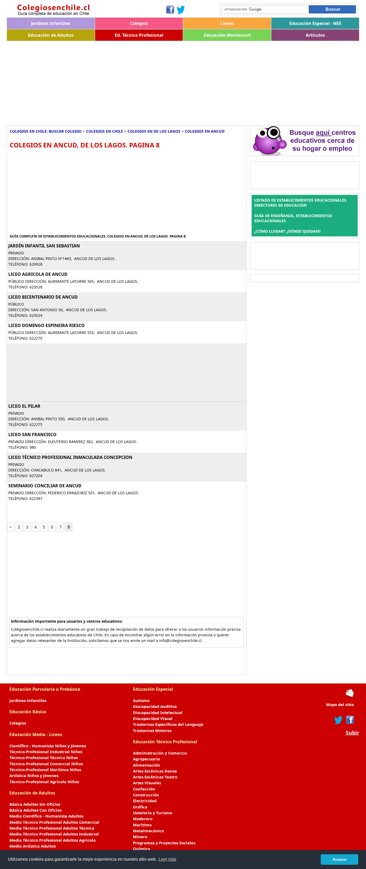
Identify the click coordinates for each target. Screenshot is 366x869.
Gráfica (140, 806)
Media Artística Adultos (32, 846)
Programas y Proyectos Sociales (164, 842)
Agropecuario (146, 759)
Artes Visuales (147, 782)
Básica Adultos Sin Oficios (34, 804)
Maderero (142, 818)
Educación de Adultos (51, 35)
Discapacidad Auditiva (155, 706)
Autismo (141, 700)
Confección (144, 789)
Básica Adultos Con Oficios (35, 810)
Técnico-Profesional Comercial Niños (46, 763)
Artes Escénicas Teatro (155, 776)
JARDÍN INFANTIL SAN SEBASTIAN (44, 246)
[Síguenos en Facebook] (169, 9)
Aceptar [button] (340, 859)
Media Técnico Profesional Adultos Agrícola (52, 840)
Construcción (146, 794)
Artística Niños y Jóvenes (33, 775)
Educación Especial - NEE (315, 23)
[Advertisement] (167, 81)
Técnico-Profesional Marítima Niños (45, 769)
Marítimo (142, 824)
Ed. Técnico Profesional (139, 35)
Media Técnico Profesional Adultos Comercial (54, 822)
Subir (352, 733)
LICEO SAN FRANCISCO (32, 434)
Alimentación (146, 765)
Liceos (227, 23)
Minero (140, 836)
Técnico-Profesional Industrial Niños (45, 751)
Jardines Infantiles (50, 23)
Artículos (315, 35)
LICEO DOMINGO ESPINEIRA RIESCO (46, 325)
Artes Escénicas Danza (155, 771)
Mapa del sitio (340, 704)
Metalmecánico (148, 830)
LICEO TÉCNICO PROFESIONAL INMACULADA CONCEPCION (70, 457)
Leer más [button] (167, 859)
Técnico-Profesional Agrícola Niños (44, 781)
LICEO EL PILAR (24, 406)
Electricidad (144, 800)
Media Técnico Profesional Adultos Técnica (51, 828)
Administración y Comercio (160, 753)
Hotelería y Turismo (152, 812)
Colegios (139, 23)
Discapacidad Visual (153, 718)
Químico (141, 848)
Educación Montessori (227, 35)
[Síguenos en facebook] (349, 720)
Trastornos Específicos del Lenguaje (168, 724)
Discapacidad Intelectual (157, 712)
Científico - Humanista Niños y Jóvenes (47, 745)
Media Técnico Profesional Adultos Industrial (54, 834)
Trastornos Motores (152, 730)
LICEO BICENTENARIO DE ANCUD (43, 297)
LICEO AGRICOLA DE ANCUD (38, 274)
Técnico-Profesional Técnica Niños (43, 757)
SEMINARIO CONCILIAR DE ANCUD (44, 486)
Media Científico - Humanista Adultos (46, 816)
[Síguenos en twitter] (338, 720)
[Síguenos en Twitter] (181, 9)
